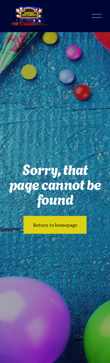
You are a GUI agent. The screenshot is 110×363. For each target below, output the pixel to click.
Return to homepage (55, 225)
